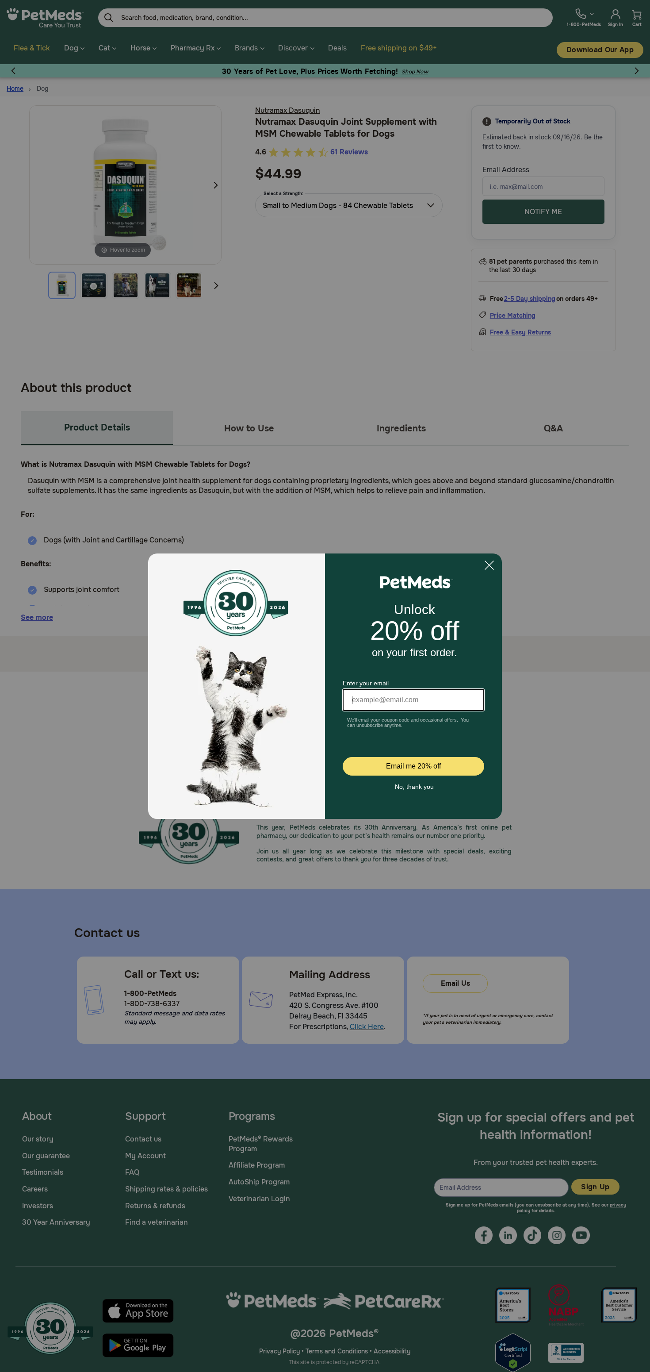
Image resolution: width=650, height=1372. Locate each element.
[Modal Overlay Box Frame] (325, 686)
